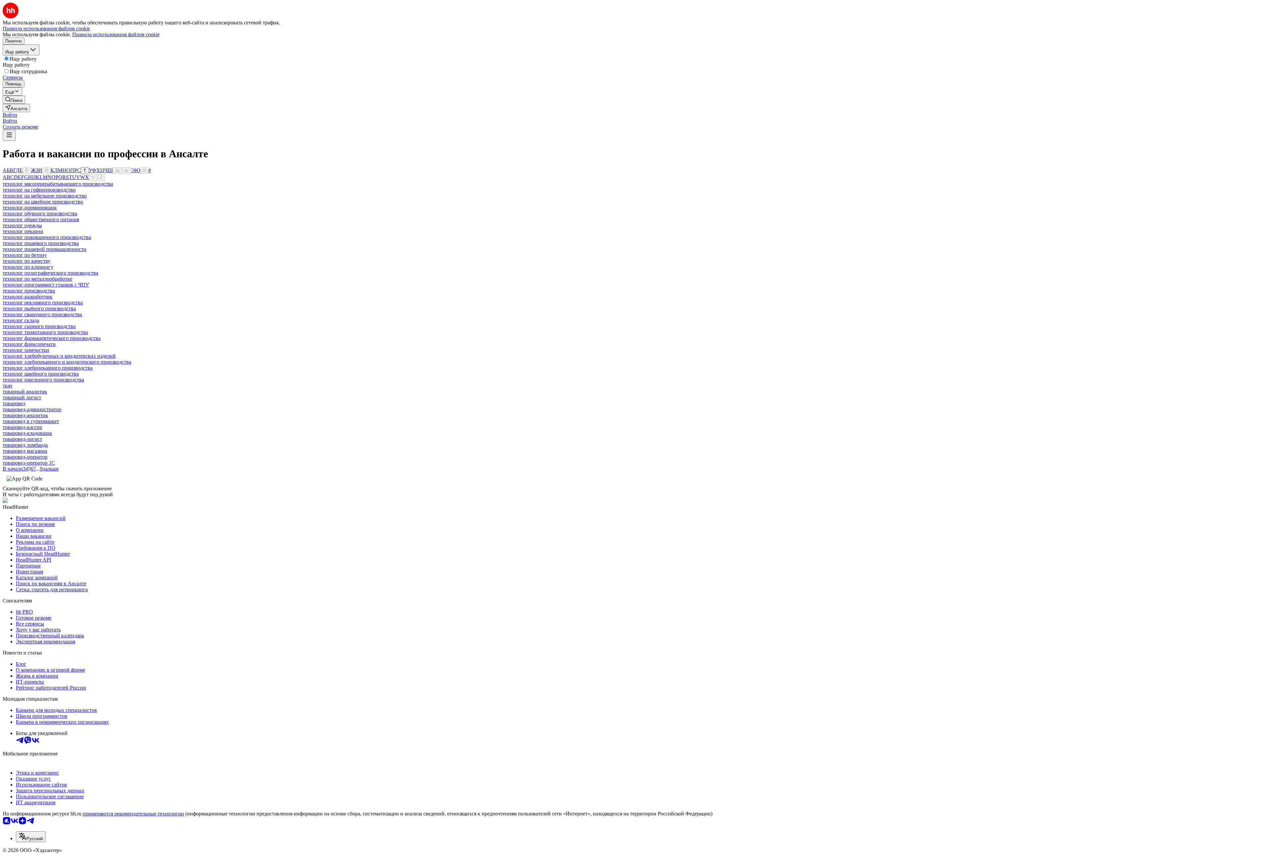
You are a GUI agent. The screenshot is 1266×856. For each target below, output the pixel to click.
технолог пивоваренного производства (47, 237)
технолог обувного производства (40, 213)
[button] (10, 115)
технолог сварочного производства (42, 314)
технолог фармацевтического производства (52, 338)
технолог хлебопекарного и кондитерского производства (67, 362)
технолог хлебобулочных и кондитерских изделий (59, 356)
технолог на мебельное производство (45, 196)
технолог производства (29, 290)
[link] (14, 100)
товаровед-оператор (25, 457)
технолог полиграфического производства (50, 273)
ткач (7, 385)
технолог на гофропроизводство (39, 190)
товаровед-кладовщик (27, 433)
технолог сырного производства (39, 326)
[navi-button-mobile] (9, 135)
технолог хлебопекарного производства (48, 368)
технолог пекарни (23, 231)
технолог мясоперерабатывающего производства (58, 184)
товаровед (14, 403)
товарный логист (22, 397)
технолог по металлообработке (37, 279)
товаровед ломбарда (25, 445)
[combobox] (30, 836)
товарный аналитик (25, 391)
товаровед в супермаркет (31, 421)
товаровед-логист (22, 439)
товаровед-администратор (32, 409)
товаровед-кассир (22, 427)
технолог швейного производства (41, 374)
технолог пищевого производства (41, 243)
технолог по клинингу (28, 267)
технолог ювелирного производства (43, 379)
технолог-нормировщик (30, 207)
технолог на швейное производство (43, 201)
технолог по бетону (25, 255)
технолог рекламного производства (43, 302)
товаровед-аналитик (25, 415)
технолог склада (21, 320)
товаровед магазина (25, 451)
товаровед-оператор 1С (29, 463)
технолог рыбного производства (39, 308)
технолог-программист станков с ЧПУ (46, 285)
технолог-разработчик (27, 296)
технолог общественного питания (41, 219)
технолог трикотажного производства (45, 332)
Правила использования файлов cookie (116, 34)
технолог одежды (22, 225)
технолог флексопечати (29, 344)
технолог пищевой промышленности (44, 249)
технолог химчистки (26, 350)
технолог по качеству (26, 261)
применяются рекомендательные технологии (133, 813)
